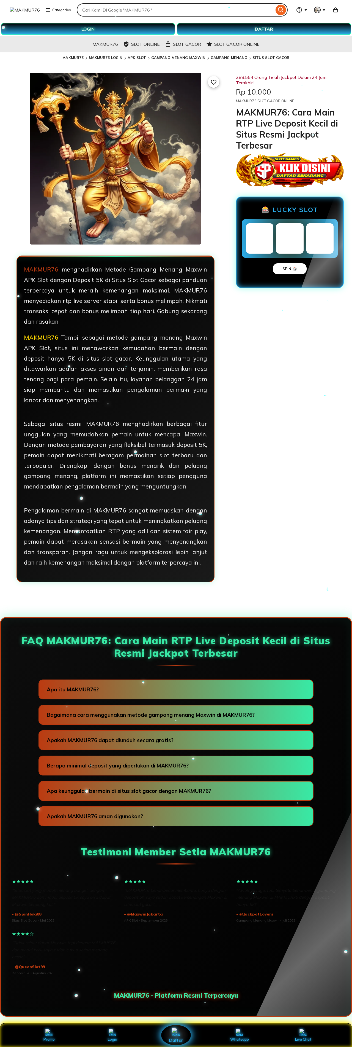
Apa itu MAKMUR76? (73, 689)
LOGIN (88, 29)
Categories (61, 10)
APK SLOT (137, 57)
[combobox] (175, 10)
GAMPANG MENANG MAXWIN (178, 57)
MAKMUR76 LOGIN (106, 57)
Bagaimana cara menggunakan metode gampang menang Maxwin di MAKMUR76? (151, 715)
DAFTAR (264, 29)
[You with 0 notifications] (320, 10)
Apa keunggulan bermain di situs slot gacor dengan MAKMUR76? (129, 791)
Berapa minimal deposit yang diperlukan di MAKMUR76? (118, 765)
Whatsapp (239, 1039)
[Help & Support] (302, 10)
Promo (49, 1039)
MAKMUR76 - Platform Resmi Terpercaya (176, 995)
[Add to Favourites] (213, 82)
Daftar (176, 1040)
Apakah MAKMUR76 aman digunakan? (95, 816)
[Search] (281, 10)
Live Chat (303, 1039)
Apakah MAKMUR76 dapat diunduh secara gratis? (110, 740)
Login (112, 1039)
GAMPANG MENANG (229, 57)
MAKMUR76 (73, 57)
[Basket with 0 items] (335, 10)
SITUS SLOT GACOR (271, 57)
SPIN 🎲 (289, 269)
